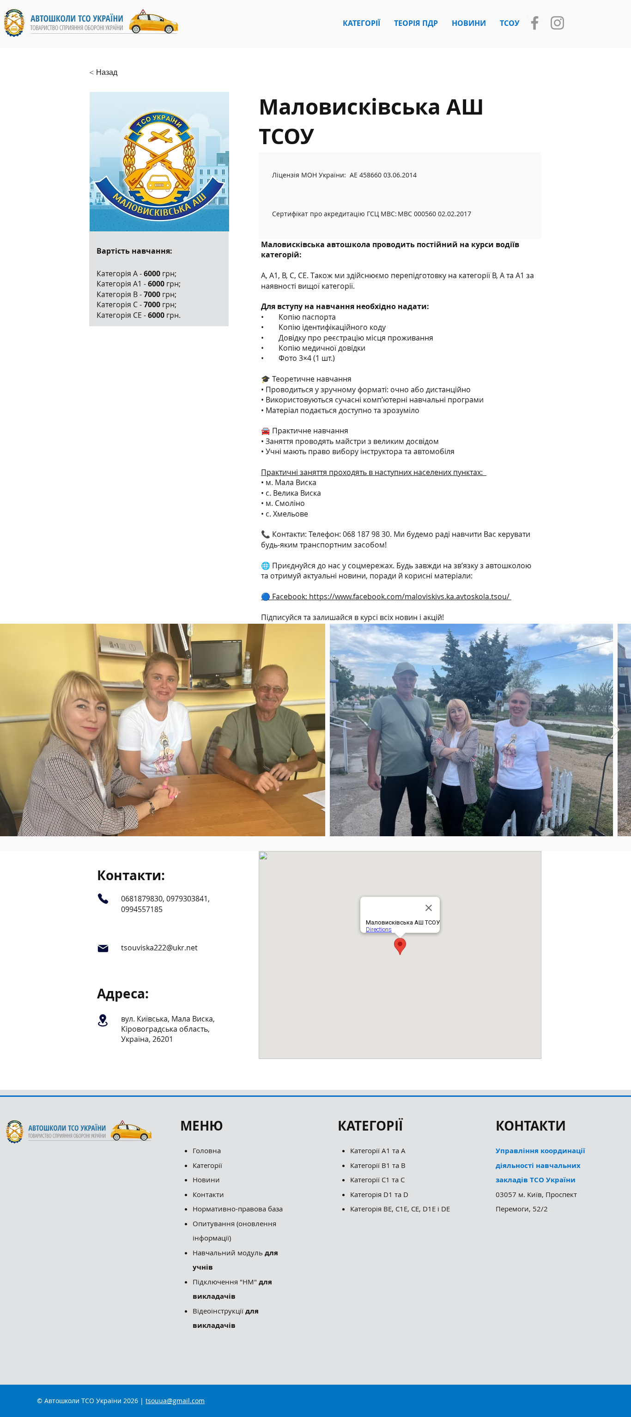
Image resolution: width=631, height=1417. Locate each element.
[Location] (103, 1021)
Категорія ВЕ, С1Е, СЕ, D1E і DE (400, 1208)
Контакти (208, 1194)
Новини (206, 1179)
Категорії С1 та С (377, 1179)
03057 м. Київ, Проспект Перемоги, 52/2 (540, 1179)
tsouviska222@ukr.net (159, 948)
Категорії (207, 1165)
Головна (207, 1150)
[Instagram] (557, 23)
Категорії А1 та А (378, 1150)
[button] (361, 23)
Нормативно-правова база (239, 1208)
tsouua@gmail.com (175, 1400)
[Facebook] (535, 23)
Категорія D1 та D (379, 1194)
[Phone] (103, 898)
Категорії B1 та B (378, 1165)
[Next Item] (615, 730)
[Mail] (103, 948)
